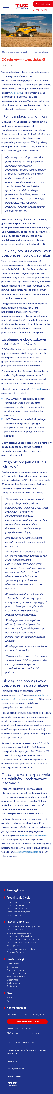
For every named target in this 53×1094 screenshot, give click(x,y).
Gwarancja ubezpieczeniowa (19, 933)
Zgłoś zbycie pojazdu (15, 970)
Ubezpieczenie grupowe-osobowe (21, 949)
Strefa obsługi (15, 959)
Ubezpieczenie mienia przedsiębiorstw (23, 926)
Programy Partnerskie (16, 952)
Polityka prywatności (14, 1076)
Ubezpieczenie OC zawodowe (19, 936)
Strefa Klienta (13, 963)
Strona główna (15, 890)
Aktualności (12, 997)
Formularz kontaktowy (27, 1021)
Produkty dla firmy (18, 921)
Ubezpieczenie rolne (15, 915)
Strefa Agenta (13, 986)
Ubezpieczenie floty (15, 929)
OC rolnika (37, 389)
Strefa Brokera (13, 983)
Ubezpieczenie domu (15, 905)
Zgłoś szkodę (12, 967)
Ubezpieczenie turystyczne (18, 911)
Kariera (10, 1001)
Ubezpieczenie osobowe (17, 908)
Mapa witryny (12, 1061)
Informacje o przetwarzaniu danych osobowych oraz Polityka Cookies (27, 1051)
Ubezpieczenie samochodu (18, 902)
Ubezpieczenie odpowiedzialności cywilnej (25, 939)
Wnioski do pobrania (16, 976)
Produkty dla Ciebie (18, 897)
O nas (10, 993)
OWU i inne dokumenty (17, 973)
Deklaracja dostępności (16, 1069)
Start (4, 52)
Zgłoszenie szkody (44, 4)
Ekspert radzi (12, 979)
